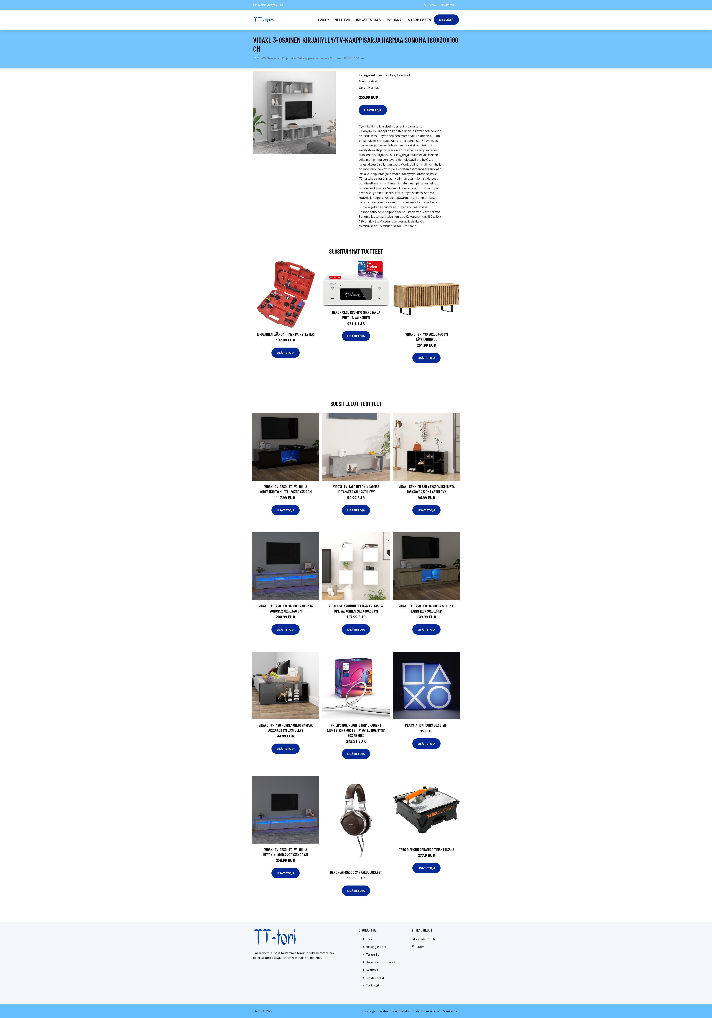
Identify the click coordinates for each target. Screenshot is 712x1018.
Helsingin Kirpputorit (380, 962)
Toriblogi (394, 20)
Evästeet (384, 1011)
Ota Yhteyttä (419, 20)
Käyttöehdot (401, 1011)
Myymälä (446, 20)
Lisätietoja (373, 110)
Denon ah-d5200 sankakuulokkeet (356, 872)
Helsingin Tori (376, 947)
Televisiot (403, 75)
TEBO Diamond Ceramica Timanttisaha (426, 849)
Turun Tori (373, 954)
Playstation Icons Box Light (426, 725)
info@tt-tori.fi (448, 5)
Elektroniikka (386, 75)
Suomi (432, 5)
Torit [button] (322, 20)
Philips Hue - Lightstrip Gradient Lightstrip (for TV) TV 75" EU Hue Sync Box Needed (356, 730)
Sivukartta (450, 1011)
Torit (369, 939)
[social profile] (281, 5)
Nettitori (342, 20)
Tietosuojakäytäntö (426, 1011)
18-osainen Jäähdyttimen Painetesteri (286, 334)
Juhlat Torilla (368, 20)
